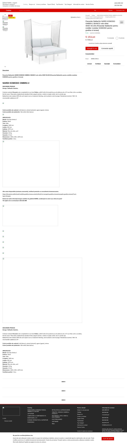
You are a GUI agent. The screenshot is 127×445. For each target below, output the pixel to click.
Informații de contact (78, 4)
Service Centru (90, 4)
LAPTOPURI (30, 413)
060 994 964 (118, 5)
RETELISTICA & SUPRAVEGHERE (61, 410)
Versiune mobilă (8, 421)
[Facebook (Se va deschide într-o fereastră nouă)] (100, 4)
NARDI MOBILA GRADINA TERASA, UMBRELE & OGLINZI (36, 410)
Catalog (25, 4)
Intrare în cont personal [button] (83, 410)
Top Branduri (59, 4)
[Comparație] (100, 10)
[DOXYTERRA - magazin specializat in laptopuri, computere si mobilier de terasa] (11, 411)
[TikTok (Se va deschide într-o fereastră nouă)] (98, 4)
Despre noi (32, 4)
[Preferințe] (103, 10)
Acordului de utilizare (40, 442)
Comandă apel (105, 414)
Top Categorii (68, 4)
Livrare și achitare (41, 4)
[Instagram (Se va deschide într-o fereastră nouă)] (96, 4)
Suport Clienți (51, 4)
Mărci (53, 423)
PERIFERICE (30, 422)
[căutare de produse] (17, 10)
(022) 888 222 (118, 3)
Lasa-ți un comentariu (95, 33)
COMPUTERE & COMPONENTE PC (36, 415)
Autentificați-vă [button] (92, 43)
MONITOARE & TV (32, 418)
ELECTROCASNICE (57, 419)
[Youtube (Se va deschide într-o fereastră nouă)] (102, 4)
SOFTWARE (55, 421)
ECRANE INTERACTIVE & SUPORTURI (37, 420)
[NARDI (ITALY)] (75, 17)
